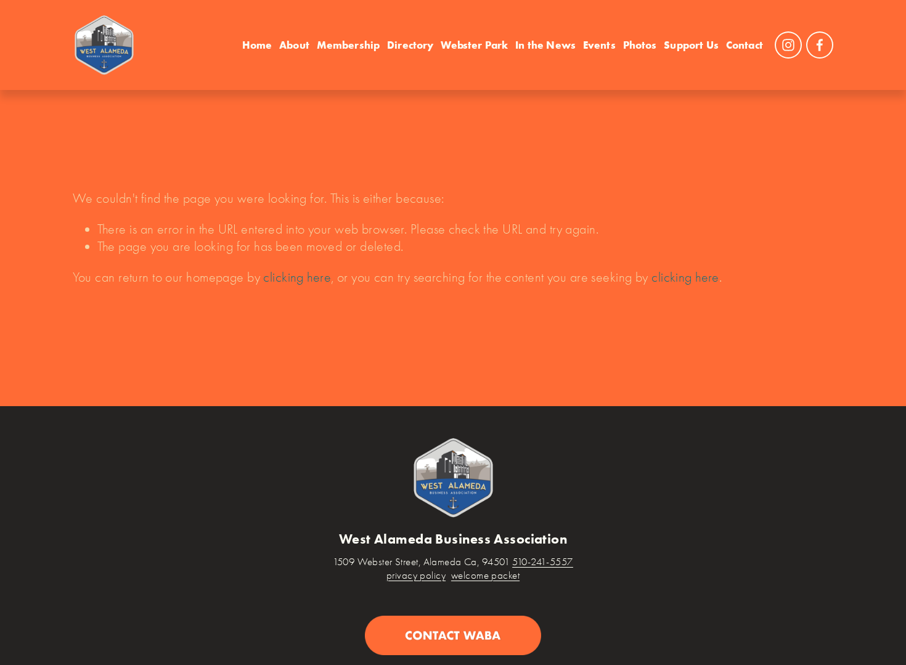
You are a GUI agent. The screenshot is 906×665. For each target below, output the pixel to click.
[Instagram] (788, 45)
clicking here (297, 277)
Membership (348, 44)
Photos (640, 44)
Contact (744, 44)
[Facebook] (819, 45)
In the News (545, 44)
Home (257, 44)
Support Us (691, 44)
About (294, 44)
